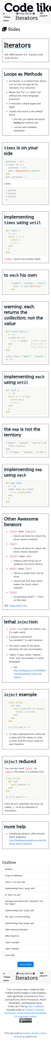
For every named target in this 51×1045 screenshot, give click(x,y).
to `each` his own (13, 894)
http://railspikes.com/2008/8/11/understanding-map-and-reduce (30, 674)
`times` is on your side (15, 882)
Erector (36, 1033)
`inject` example (12, 942)
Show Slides (25, 964)
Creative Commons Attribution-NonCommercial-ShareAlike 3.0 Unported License (25, 1013)
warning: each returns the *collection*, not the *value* (24, 902)
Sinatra (27, 1033)
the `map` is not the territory (17, 916)
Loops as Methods (13, 875)
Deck (43, 1033)
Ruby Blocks (26, 13)
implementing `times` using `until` (20, 888)
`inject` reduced (12, 948)
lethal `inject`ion (12, 935)
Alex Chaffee (35, 1006)
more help (9, 955)
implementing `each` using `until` (19, 910)
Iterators (9, 869)
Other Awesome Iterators (16, 929)
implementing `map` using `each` (20, 923)
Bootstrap (19, 1036)
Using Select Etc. (18, 605)
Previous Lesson (6, 19)
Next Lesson (43, 14)
